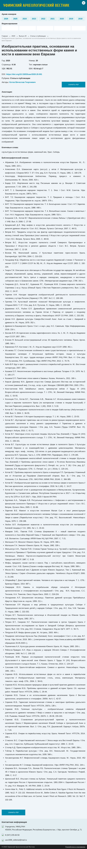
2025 (15, 19)
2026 (6, 19)
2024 (25, 19)
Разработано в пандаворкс (75, 847)
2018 (80, 19)
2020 (62, 19)
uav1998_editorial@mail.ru (16, 840)
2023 (34, 19)
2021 (52, 19)
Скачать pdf (73, 84)
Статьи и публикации (38, 36)
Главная (5, 36)
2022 (43, 19)
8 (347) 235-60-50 (12, 835)
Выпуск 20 (23, 36)
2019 (71, 19)
